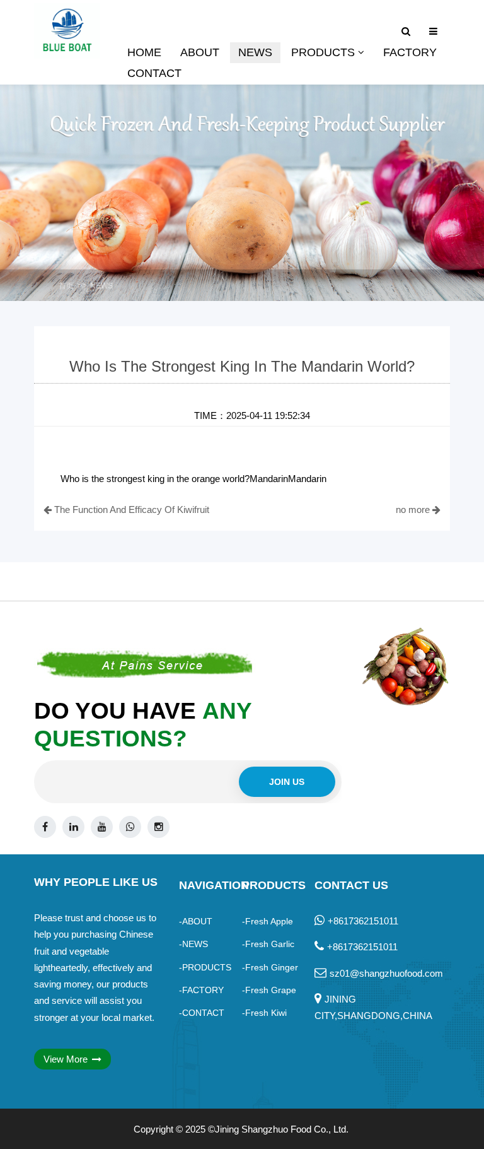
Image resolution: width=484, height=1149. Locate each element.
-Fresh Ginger (270, 967)
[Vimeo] (130, 827)
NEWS (101, 285)
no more (414, 509)
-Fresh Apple (267, 921)
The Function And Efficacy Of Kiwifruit (130, 509)
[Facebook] (45, 827)
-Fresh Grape (269, 990)
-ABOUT (195, 921)
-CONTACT (201, 1013)
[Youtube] (102, 827)
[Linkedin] (73, 827)
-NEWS (193, 944)
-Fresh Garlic (268, 944)
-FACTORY (201, 990)
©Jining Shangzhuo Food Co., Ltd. (278, 1129)
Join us (286, 782)
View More (66, 1059)
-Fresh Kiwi (264, 1013)
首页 (66, 285)
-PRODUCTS (205, 967)
